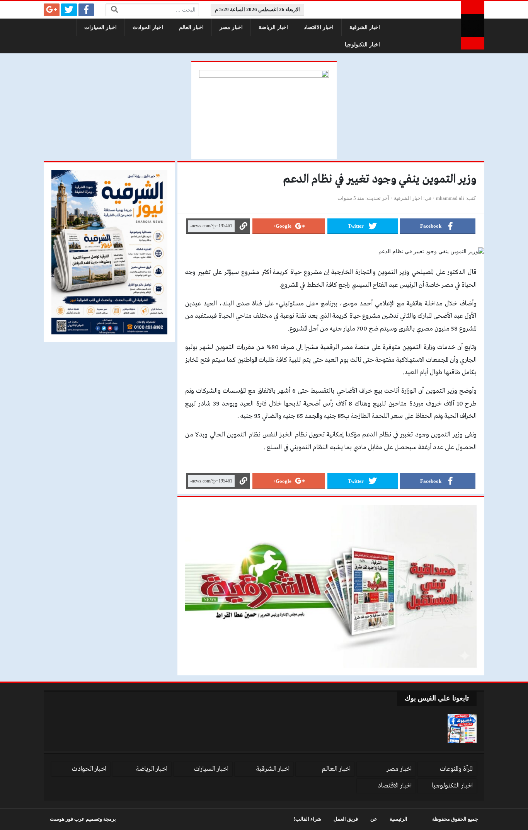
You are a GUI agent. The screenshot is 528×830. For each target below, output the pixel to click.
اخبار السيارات (100, 27)
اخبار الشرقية (364, 27)
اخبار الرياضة (273, 27)
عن (373, 819)
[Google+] (52, 9)
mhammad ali (450, 198)
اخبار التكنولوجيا (362, 45)
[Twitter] (69, 9)
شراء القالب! (307, 819)
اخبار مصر (231, 27)
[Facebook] (86, 9)
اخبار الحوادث (148, 27)
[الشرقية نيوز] (472, 25)
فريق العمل (346, 819)
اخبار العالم (191, 27)
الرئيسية (398, 819)
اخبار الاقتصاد (319, 27)
